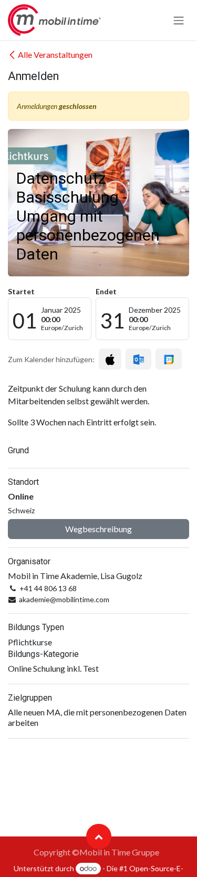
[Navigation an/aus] (178, 20)
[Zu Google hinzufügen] (168, 359)
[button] (98, 836)
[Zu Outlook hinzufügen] (138, 359)
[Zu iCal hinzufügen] (110, 359)
